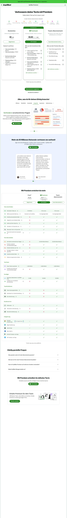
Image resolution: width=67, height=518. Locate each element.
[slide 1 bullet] (33, 181)
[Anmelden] (65, 5)
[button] (64, 1)
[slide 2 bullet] (34, 181)
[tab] (17, 103)
